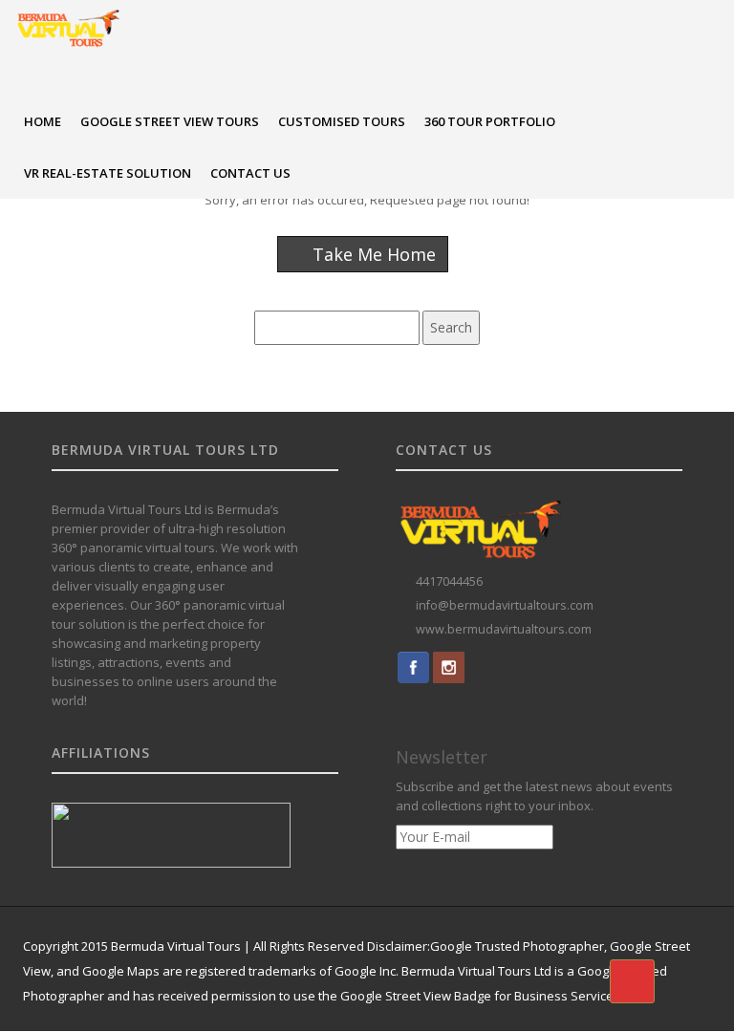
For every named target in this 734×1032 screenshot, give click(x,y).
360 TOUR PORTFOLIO (489, 121)
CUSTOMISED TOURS (341, 121)
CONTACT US (250, 173)
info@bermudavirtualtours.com (505, 605)
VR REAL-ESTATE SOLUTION (107, 173)
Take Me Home (372, 254)
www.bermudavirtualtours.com (504, 629)
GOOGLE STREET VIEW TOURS (169, 121)
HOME (42, 121)
